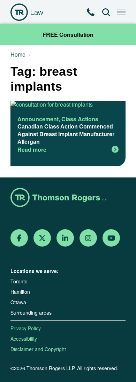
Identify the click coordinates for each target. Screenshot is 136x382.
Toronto (19, 281)
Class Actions (79, 119)
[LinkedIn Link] (65, 238)
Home (17, 54)
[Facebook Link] (19, 238)
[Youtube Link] (111, 238)
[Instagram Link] (88, 238)
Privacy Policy (25, 328)
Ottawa (18, 302)
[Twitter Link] (42, 238)
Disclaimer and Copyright (38, 349)
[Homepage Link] (68, 198)
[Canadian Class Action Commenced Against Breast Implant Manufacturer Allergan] (68, 104)
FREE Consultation (68, 35)
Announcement (38, 119)
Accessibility (23, 338)
